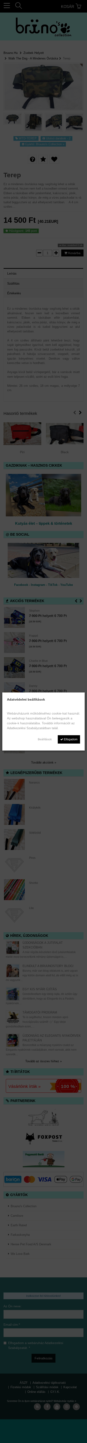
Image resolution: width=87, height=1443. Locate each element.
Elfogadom (70, 739)
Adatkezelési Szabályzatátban (29, 728)
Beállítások (45, 739)
